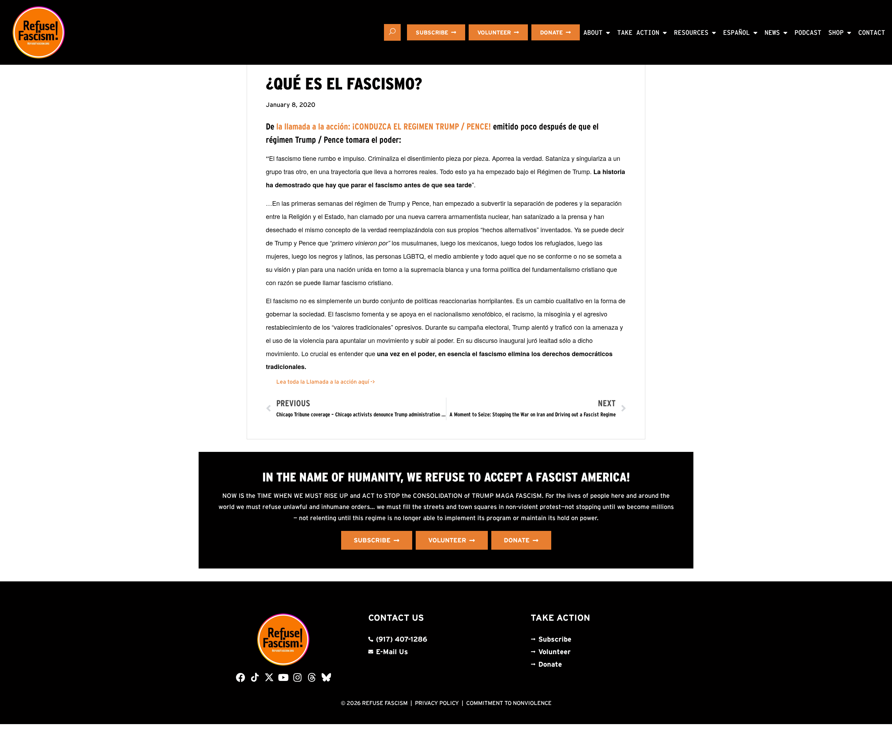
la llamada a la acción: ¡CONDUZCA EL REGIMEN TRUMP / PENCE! (383, 126)
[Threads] (312, 677)
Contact (871, 32)
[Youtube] (283, 677)
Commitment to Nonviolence (509, 703)
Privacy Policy (437, 703)
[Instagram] (297, 677)
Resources (691, 32)
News (772, 32)
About (592, 32)
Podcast (807, 32)
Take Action (638, 32)
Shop (836, 32)
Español (736, 32)
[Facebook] (240, 677)
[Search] (392, 32)
